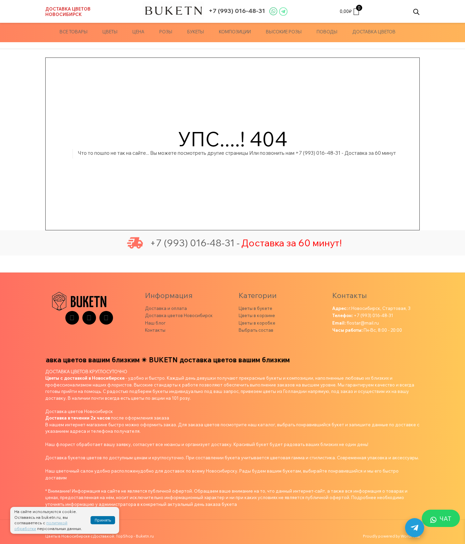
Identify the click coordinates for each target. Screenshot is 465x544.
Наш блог (155, 323)
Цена (138, 31)
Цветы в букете (255, 308)
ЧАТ (445, 519)
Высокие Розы (284, 31)
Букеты (195, 31)
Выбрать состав (256, 330)
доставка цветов (374, 31)
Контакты (155, 330)
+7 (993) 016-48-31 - (195, 243)
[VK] (89, 318)
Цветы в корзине (257, 315)
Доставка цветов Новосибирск (68, 11)
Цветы (109, 31)
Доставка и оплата (166, 308)
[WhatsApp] (106, 318)
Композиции (235, 31)
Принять (103, 520)
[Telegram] (72, 318)
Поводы (327, 31)
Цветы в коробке (257, 323)
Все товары (73, 31)
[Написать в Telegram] (414, 527)
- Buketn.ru (144, 536)
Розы (165, 31)
